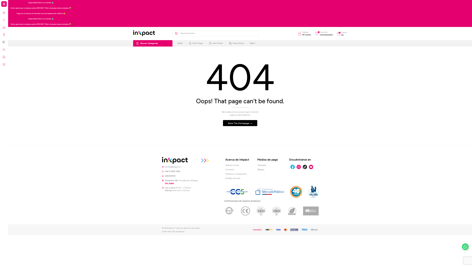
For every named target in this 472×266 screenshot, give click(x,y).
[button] (342, 34)
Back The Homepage (239, 123)
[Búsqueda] (175, 33)
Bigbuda (181, 232)
